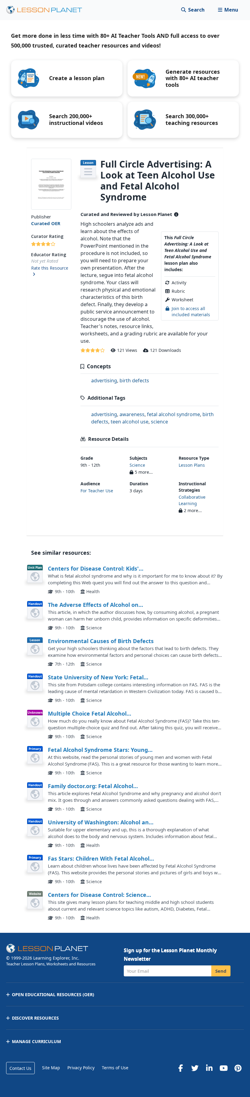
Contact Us (20, 1068)
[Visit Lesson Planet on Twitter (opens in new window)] (195, 1068)
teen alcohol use (129, 421)
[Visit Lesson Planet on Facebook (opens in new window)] (180, 1068)
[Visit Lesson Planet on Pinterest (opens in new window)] (238, 1068)
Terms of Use (115, 1067)
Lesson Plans (192, 465)
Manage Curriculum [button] (36, 1041)
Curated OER (45, 223)
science (159, 421)
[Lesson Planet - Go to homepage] (47, 10)
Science (137, 465)
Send (221, 971)
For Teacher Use (96, 491)
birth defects (134, 380)
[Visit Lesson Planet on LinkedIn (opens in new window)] (209, 1068)
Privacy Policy (81, 1067)
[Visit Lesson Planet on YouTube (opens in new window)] (223, 1068)
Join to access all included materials (191, 311)
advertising (104, 380)
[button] (228, 10)
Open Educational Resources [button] (53, 994)
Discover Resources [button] (35, 1018)
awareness (132, 414)
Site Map (51, 1067)
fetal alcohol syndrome (173, 414)
